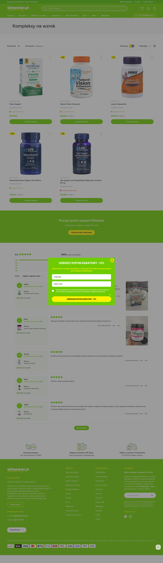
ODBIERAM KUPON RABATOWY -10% (81, 299)
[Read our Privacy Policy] (110, 295)
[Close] (112, 260)
